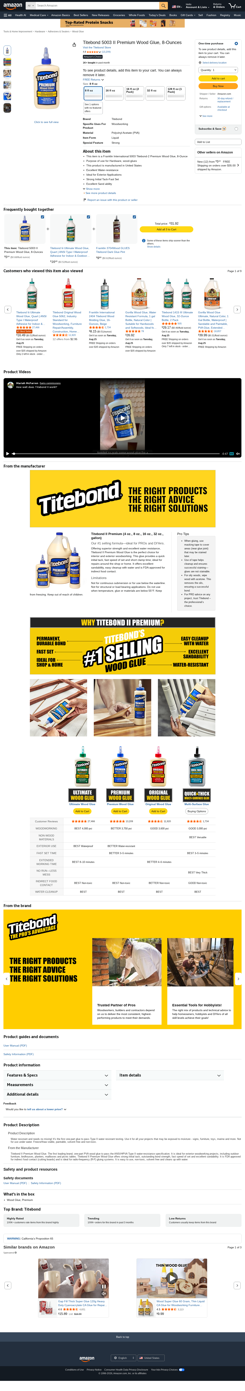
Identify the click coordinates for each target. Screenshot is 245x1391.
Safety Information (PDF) (18, 1054)
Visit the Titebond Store (97, 47)
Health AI (20, 15)
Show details (153, 246)
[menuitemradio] (231, 453)
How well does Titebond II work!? (36, 386)
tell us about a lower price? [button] (45, 1109)
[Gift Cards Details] (194, 15)
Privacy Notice (94, 1369)
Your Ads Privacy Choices (164, 1369)
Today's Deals (157, 15)
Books (173, 15)
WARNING (13, 1238)
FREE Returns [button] (92, 79)
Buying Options (197, 811)
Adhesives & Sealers (58, 31)
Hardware (40, 31)
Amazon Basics (60, 15)
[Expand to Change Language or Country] (181, 7)
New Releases (100, 15)
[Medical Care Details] (47, 15)
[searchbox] (97, 5)
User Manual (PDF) (15, 1045)
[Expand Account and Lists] (208, 7)
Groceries (119, 15)
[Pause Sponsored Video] (104, 1286)
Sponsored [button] (8, 1252)
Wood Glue (78, 31)
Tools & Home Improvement (17, 31)
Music (237, 15)
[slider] (116, 453)
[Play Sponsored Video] (172, 1278)
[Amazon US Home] (87, 1359)
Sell (200, 15)
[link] (70, 229)
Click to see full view (46, 122)
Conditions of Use (74, 1369)
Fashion (211, 15)
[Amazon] (13, 6)
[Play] (7, 453)
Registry (225, 15)
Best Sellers (81, 15)
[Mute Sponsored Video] (104, 1293)
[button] (7, 15)
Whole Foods (137, 15)
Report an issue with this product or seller (112, 199)
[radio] (7, 50)
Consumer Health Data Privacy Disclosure (126, 1369)
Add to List (203, 141)
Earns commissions (50, 383)
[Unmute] (238, 453)
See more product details (101, 193)
